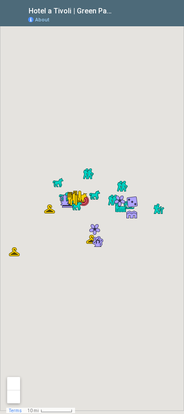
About (42, 20)
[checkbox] (119, 10)
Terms (15, 410)
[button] (132, 214)
